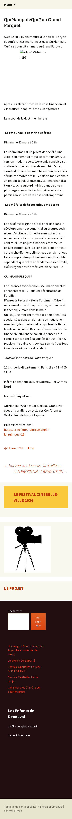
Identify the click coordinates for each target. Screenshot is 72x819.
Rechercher (15, 611)
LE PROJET (14, 588)
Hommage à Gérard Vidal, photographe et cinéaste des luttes (26, 650)
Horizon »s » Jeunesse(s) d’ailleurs (32, 465)
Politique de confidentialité (20, 806)
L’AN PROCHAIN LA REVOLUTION (41, 471)
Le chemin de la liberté (21, 660)
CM (32, 448)
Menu (8, 4)
